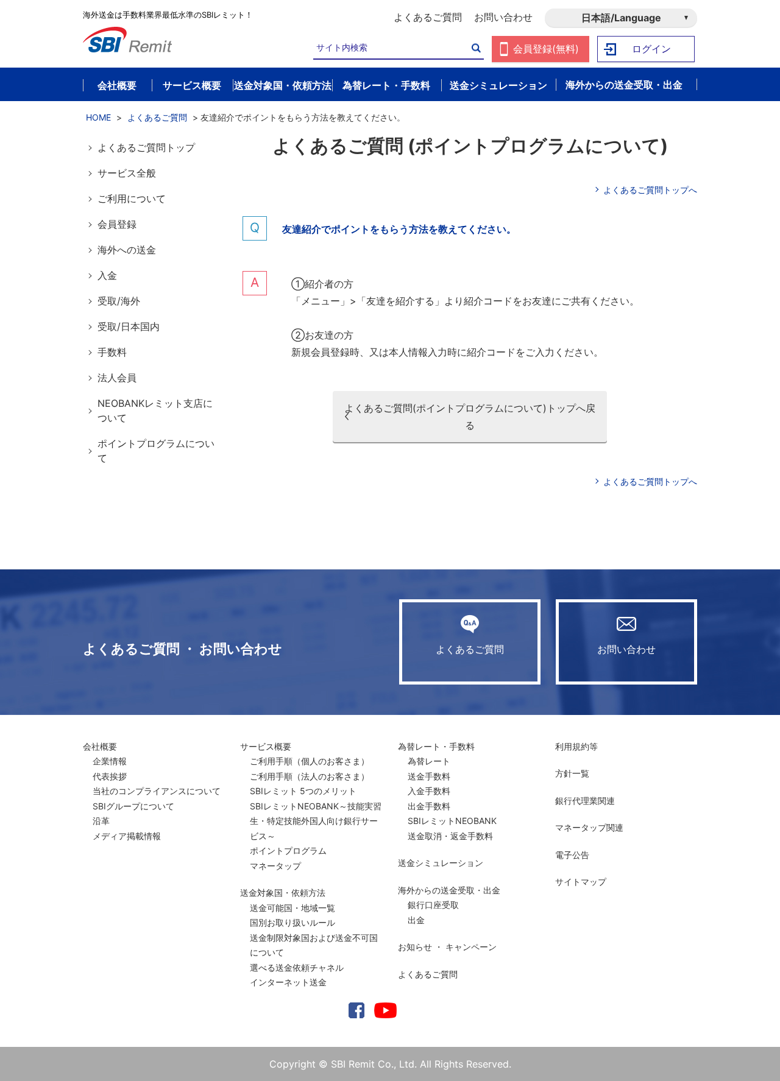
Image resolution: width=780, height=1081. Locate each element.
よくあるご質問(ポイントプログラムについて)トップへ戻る (469, 416)
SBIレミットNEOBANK (452, 820)
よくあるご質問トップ (146, 147)
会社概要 (100, 746)
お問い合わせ (503, 17)
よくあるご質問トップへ (650, 190)
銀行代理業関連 (585, 800)
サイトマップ (580, 881)
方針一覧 (572, 773)
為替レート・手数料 (436, 746)
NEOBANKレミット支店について (155, 410)
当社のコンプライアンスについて (157, 791)
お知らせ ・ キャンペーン (447, 947)
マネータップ (275, 866)
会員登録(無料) (546, 49)
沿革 (101, 820)
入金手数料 (429, 791)
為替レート (429, 761)
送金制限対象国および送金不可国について (314, 945)
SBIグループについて (133, 806)
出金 (416, 920)
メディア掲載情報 (127, 836)
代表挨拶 (110, 776)
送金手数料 (429, 776)
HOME (98, 117)
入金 (107, 275)
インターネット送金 (288, 982)
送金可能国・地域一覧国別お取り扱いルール (292, 915)
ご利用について (132, 198)
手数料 (112, 352)
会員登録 (117, 224)
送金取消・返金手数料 (450, 836)
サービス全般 (127, 173)
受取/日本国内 (129, 326)
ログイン (651, 49)
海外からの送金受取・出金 (449, 890)
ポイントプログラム (288, 850)
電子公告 (572, 855)
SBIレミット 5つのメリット (303, 791)
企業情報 (110, 761)
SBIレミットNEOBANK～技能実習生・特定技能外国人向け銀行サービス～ (315, 821)
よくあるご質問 (428, 17)
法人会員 (117, 377)
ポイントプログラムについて (156, 450)
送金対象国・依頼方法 (282, 892)
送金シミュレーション (440, 862)
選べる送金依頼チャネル (297, 967)
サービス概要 (265, 746)
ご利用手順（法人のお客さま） (309, 776)
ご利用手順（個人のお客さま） (309, 761)
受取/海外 (119, 301)
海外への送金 (127, 250)
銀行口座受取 (433, 905)
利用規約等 (576, 746)
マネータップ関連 (589, 827)
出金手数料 (429, 806)
